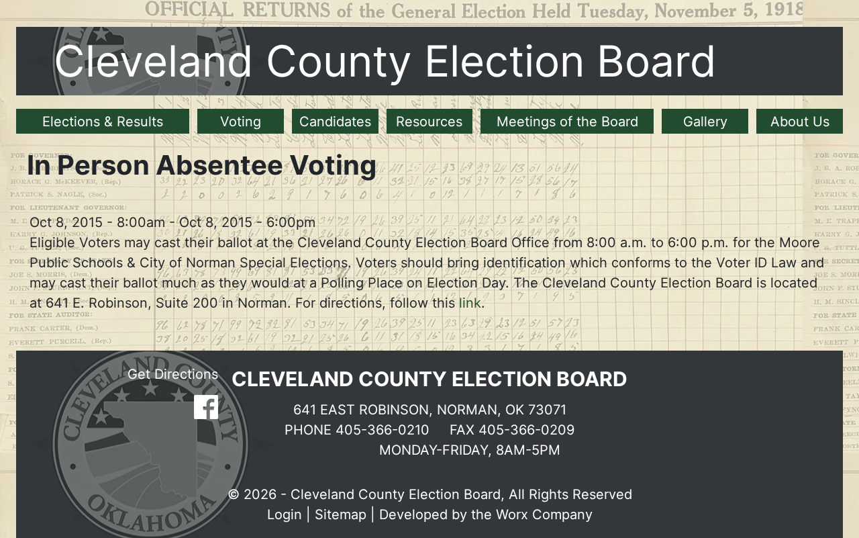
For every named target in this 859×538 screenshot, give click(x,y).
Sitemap (340, 514)
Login (284, 514)
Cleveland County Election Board (385, 61)
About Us (799, 122)
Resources (429, 122)
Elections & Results (102, 122)
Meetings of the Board (567, 122)
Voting (240, 122)
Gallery (705, 122)
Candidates (335, 122)
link (470, 303)
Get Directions (173, 374)
